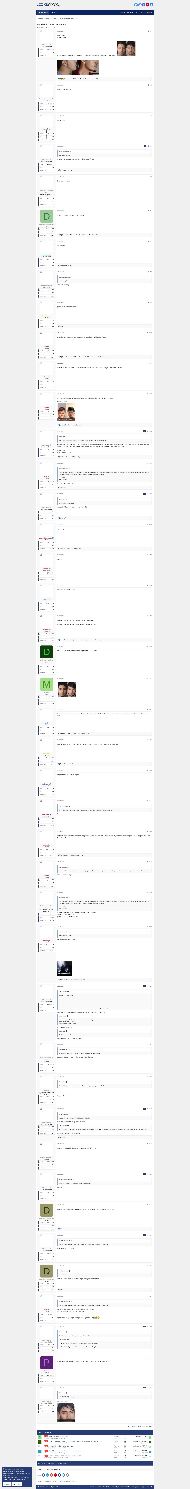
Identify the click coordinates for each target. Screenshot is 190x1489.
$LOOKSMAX (106, 1487)
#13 (150, 431)
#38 (150, 1265)
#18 (150, 585)
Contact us (92, 1487)
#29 (150, 926)
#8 (151, 272)
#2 (151, 85)
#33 (150, 1109)
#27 (150, 862)
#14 (150, 463)
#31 (150, 1044)
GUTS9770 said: (63, 1114)
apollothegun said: (64, 277)
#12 (150, 393)
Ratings (63, 1438)
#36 (150, 1204)
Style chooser (43, 1487)
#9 (151, 302)
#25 (150, 801)
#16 (150, 524)
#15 (150, 494)
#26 (150, 831)
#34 (150, 1144)
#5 (151, 176)
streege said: (62, 1016)
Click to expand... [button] (104, 1008)
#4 (151, 146)
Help (142, 1487)
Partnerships (115, 1487)
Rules (55, 12)
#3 (151, 115)
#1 (151, 31)
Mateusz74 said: (63, 806)
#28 (150, 892)
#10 (150, 333)
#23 (150, 740)
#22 (150, 709)
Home (147, 1487)
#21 (150, 679)
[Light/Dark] (141, 12)
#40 (150, 1326)
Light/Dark (54, 1487)
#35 (150, 1174)
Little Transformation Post (58, 1436)
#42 (150, 1387)
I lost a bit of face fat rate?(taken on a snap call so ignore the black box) (75, 1441)
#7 (151, 241)
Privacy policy (136, 1487)
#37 (150, 1235)
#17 (150, 555)
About (99, 1487)
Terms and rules (125, 1487)
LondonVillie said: (64, 151)
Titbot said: (62, 437)
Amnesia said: (63, 867)
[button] (47, 12)
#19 (150, 616)
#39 (150, 1296)
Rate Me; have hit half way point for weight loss (66, 1451)
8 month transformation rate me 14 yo (63, 1446)
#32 (150, 1076)
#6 (151, 211)
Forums (43, 12)
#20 (150, 646)
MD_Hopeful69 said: (64, 1240)
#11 (150, 363)
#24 (150, 770)
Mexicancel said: (63, 468)
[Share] (148, 31)
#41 (150, 1357)
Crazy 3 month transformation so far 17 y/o (65, 1456)
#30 (150, 986)
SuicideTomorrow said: (65, 1179)
